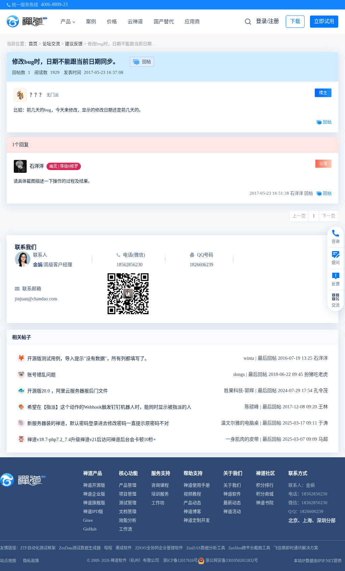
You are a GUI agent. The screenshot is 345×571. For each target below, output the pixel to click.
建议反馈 (74, 43)
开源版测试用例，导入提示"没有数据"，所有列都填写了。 (88, 358)
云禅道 (135, 21)
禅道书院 (265, 502)
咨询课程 (160, 485)
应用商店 (195, 21)
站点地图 (8, 561)
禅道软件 (232, 493)
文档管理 (127, 511)
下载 (295, 21)
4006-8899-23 (54, 4)
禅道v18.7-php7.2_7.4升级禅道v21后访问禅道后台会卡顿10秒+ (91, 439)
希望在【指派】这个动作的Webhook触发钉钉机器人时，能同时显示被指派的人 (109, 407)
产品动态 (192, 502)
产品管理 (127, 485)
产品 (66, 21)
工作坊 (157, 502)
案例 (91, 21)
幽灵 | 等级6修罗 (63, 166)
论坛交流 (51, 43)
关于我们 (232, 485)
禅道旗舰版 (94, 502)
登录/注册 (267, 21)
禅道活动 (232, 511)
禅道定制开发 (197, 520)
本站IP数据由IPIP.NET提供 (318, 561)
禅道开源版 (94, 485)
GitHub (90, 529)
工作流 (125, 529)
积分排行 (265, 485)
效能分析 (127, 520)
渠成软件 (124, 548)
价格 (112, 21)
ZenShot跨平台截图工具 (249, 548)
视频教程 (192, 493)
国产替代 (164, 21)
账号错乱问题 (41, 374)
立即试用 (324, 21)
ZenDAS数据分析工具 (205, 548)
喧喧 (108, 548)
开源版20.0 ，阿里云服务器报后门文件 (67, 390)
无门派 (52, 95)
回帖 (146, 61)
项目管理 (127, 493)
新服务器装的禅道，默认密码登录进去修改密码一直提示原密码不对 (98, 423)
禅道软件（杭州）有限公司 (135, 560)
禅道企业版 (94, 493)
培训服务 (160, 493)
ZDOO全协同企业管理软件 (159, 548)
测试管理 (127, 502)
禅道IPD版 (93, 511)
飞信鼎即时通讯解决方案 (296, 548)
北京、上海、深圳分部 (312, 520)
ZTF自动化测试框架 (38, 548)
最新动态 (232, 502)
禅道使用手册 (197, 485)
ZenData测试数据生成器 (80, 548)
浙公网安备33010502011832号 (231, 560)
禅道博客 (192, 511)
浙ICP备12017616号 (180, 560)
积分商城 (265, 493)
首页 (33, 43)
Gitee (88, 520)
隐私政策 (31, 561)
